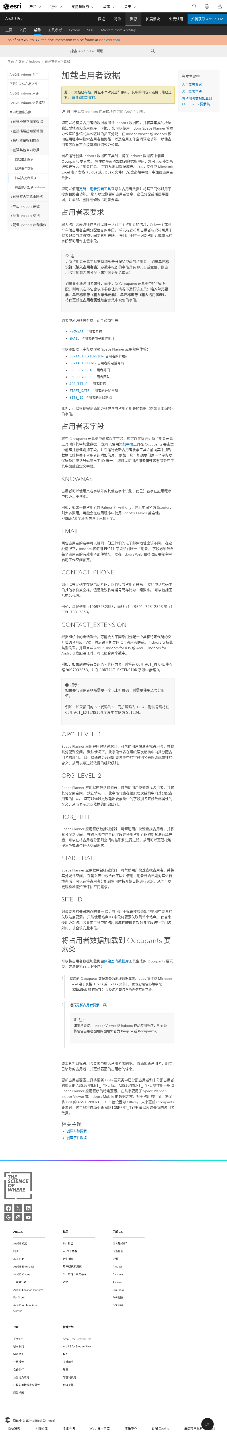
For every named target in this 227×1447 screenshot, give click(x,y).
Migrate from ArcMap (118, 30)
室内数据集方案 (20, 112)
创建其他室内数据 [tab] (26, 150)
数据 (21, 61)
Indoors (34, 61)
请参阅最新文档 (83, 98)
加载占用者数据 (26, 178)
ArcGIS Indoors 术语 (24, 93)
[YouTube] (28, 1217)
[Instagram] (18, 1217)
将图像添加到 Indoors (30, 187)
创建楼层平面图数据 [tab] (28, 122)
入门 (23, 30)
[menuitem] (29, 1244)
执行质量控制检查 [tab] (26, 140)
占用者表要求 (192, 85)
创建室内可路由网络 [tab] (28, 197)
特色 (117, 19)
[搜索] (194, 6)
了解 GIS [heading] (118, 1231)
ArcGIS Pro (14, 18)
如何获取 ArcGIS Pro (207, 19)
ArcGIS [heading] (18, 1231)
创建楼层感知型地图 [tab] (28, 131)
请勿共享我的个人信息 (199, 1428)
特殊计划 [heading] (68, 1327)
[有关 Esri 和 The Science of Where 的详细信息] (18, 1186)
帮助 (37, 30)
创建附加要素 (24, 159)
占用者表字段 (192, 92)
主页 (8, 30)
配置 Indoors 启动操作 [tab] (29, 225)
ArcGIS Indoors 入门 (24, 75)
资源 (133, 19)
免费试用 (176, 19)
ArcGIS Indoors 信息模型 (27, 103)
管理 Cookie (160, 1428)
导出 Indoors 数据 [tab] (26, 206)
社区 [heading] (65, 1231)
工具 (95, 189)
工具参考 (55, 30)
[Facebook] (8, 1208)
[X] (18, 1208)
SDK (90, 30)
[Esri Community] (8, 1217)
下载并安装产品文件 (23, 84)
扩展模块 (153, 19)
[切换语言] (207, 6)
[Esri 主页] (12, 6)
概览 (101, 19)
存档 (87, 92)
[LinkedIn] (28, 1208)
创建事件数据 (24, 168)
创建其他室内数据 (57, 61)
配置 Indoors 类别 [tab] (26, 216)
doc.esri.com (109, 40)
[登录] (220, 6)
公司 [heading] (16, 1327)
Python (74, 30)
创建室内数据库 (116, 961)
